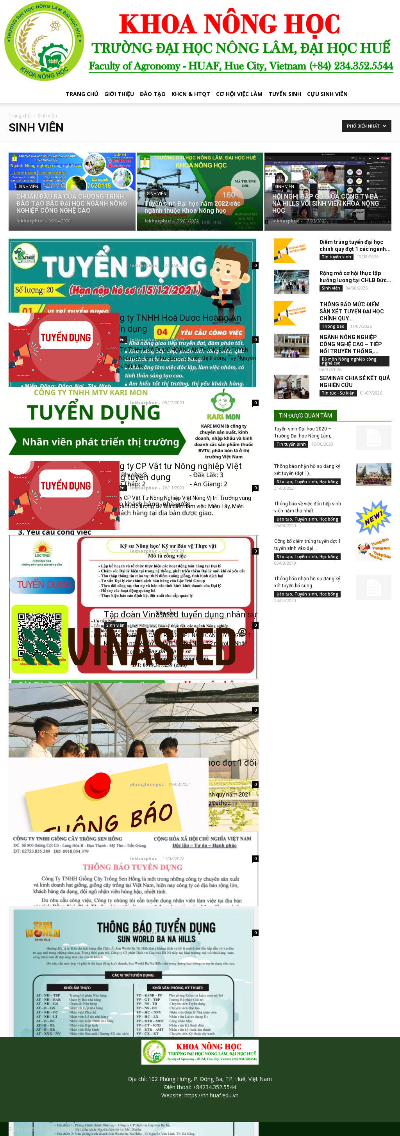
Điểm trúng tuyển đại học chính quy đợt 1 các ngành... (355, 245)
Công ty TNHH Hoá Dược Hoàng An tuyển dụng (172, 323)
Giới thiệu (119, 94)
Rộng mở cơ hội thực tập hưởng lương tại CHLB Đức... (355, 276)
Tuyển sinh (284, 94)
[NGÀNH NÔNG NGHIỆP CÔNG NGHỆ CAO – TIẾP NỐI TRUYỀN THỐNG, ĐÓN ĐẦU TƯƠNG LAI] (291, 346)
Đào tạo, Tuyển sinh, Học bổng (307, 481)
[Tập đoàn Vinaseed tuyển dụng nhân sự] (134, 645)
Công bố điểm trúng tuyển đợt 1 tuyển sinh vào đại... (307, 545)
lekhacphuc (29, 221)
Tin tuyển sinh (336, 257)
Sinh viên (28, 187)
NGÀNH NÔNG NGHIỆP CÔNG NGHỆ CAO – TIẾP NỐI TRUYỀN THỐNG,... (351, 344)
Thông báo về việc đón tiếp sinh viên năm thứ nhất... (307, 507)
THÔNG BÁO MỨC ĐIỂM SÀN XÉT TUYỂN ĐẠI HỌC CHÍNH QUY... (352, 311)
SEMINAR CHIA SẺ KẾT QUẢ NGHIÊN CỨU (355, 381)
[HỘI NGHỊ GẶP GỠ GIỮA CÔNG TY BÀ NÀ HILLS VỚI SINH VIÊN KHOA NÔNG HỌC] (327, 188)
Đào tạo (153, 94)
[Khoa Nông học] (200, 42)
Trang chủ (82, 94)
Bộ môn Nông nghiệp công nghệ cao (349, 361)
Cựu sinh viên (327, 94)
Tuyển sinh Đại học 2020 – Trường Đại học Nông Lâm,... (304, 432)
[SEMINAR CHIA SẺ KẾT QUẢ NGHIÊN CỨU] (291, 387)
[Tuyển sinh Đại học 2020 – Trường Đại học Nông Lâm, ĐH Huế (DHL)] (373, 437)
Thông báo (333, 326)
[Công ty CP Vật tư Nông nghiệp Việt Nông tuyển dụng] (64, 495)
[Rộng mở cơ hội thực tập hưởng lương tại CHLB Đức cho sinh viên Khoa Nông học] (291, 282)
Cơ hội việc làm (239, 94)
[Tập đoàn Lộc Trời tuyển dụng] (134, 608)
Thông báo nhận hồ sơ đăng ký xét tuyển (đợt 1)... (307, 470)
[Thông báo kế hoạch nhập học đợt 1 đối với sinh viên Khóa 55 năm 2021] (109, 815)
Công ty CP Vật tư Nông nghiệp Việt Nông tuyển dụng (173, 471)
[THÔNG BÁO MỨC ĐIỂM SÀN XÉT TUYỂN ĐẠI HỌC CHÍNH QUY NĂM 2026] (291, 313)
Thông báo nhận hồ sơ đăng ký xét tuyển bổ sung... (307, 582)
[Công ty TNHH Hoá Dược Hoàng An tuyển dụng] (64, 347)
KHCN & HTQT (190, 94)
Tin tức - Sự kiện (338, 393)
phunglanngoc (147, 784)
